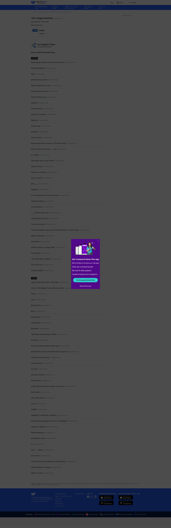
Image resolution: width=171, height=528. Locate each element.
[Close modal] (98, 241)
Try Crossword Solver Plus (86, 280)
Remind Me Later (85, 286)
